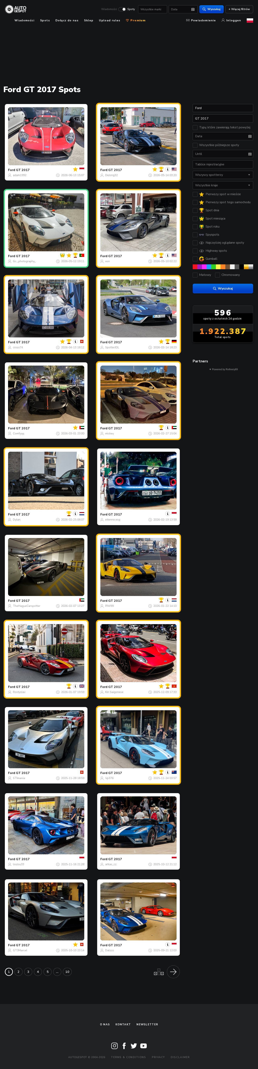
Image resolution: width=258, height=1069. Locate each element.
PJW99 (109, 606)
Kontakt (123, 1024)
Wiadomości (109, 9)
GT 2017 (23, 170)
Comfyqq (18, 433)
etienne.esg (112, 520)
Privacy (158, 1057)
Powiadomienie (203, 20)
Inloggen (233, 20)
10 (67, 972)
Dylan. (17, 520)
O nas (105, 1024)
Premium (137, 20)
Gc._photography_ (24, 261)
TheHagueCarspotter (26, 606)
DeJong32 (111, 175)
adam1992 (19, 175)
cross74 (18, 347)
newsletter (147, 1024)
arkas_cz (111, 864)
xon (107, 261)
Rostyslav (19, 692)
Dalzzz (109, 950)
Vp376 (109, 778)
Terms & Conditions (128, 1057)
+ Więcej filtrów (239, 9)
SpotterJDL (112, 347)
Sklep (88, 20)
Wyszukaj (214, 9)
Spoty (131, 9)
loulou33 (18, 864)
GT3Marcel (20, 950)
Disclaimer (180, 1057)
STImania (19, 778)
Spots (45, 20)
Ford (11, 170)
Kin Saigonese (114, 692)
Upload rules (109, 20)
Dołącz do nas (66, 20)
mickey (109, 433)
